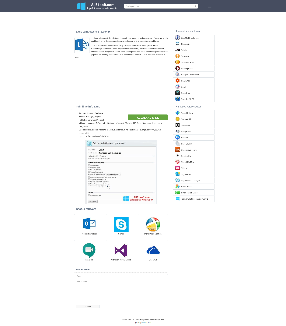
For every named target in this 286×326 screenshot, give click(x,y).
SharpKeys (186, 131)
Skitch (184, 168)
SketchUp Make (188, 162)
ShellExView (186, 144)
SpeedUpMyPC (187, 99)
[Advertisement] (143, 20)
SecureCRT (186, 119)
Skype (121, 234)
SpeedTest (185, 93)
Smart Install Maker (189, 193)
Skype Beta (186, 174)
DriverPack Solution (152, 234)
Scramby (185, 56)
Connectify (185, 44)
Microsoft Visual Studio (121, 260)
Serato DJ (185, 125)
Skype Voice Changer (190, 180)
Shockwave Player (189, 150)
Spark (183, 87)
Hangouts (89, 260)
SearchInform (187, 113)
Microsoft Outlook (89, 234)
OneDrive (153, 260)
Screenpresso (187, 68)
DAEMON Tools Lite (190, 38)
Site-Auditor (186, 156)
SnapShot (185, 81)
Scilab (183, 50)
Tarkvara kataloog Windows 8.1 (194, 199)
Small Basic (186, 187)
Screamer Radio (188, 62)
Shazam (184, 138)
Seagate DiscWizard (190, 75)
